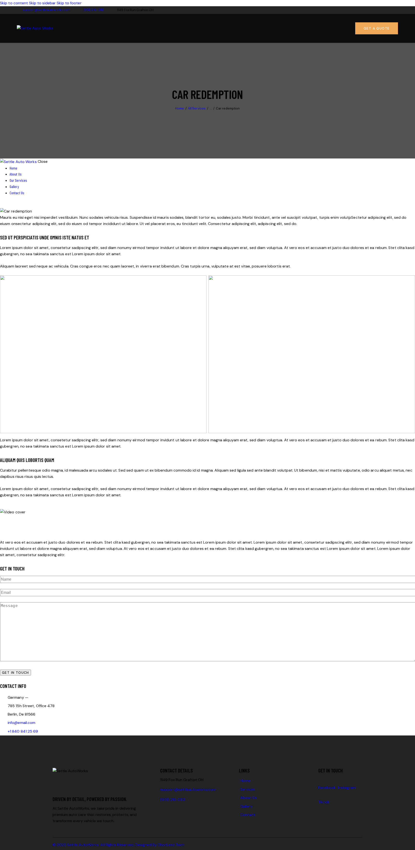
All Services (197, 108)
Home (179, 108)
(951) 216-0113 (172, 799)
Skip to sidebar (42, 3)
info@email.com (21, 722)
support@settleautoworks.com (188, 789)
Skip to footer (69, 3)
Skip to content (14, 3)
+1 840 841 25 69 (23, 731)
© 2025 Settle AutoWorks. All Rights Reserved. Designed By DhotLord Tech (118, 844)
